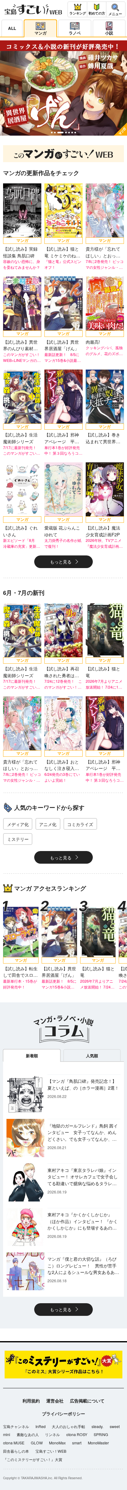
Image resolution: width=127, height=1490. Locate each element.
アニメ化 (47, 824)
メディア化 (18, 824)
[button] (51, 132)
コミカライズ (80, 824)
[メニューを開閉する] (115, 9)
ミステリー (18, 839)
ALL (12, 28)
